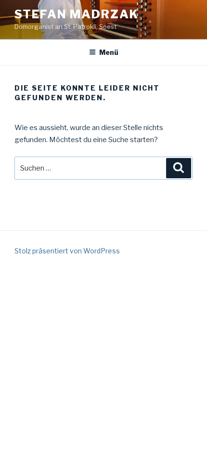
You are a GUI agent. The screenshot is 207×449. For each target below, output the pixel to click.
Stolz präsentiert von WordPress (67, 251)
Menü (108, 52)
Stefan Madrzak (76, 14)
